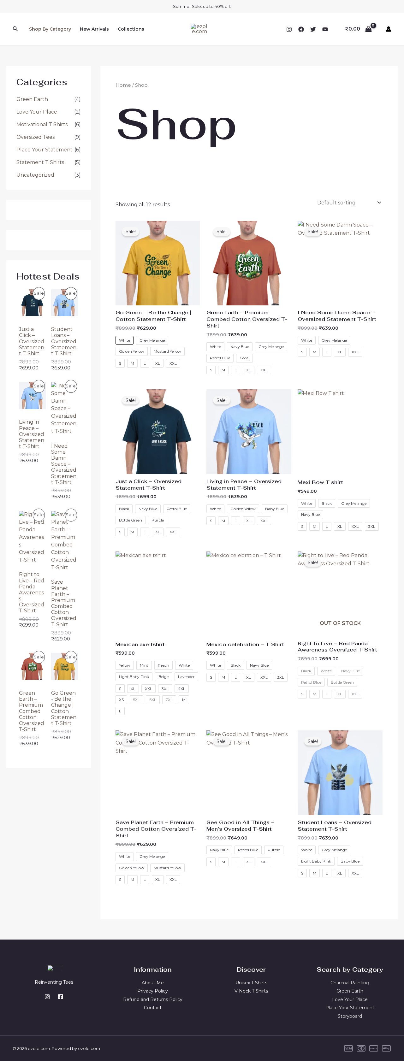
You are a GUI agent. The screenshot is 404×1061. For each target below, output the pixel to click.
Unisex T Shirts (251, 983)
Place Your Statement (44, 150)
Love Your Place (36, 112)
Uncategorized (35, 175)
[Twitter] (313, 29)
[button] (15, 29)
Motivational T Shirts (42, 124)
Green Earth (32, 99)
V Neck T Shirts (251, 991)
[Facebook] (301, 29)
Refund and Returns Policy (152, 999)
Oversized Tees (35, 137)
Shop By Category (50, 29)
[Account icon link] (388, 29)
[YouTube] (325, 29)
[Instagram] (289, 29)
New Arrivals (94, 29)
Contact (153, 1008)
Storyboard (350, 1016)
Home (123, 85)
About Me (153, 983)
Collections (131, 29)
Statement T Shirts (40, 162)
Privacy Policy (152, 991)
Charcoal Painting (349, 983)
